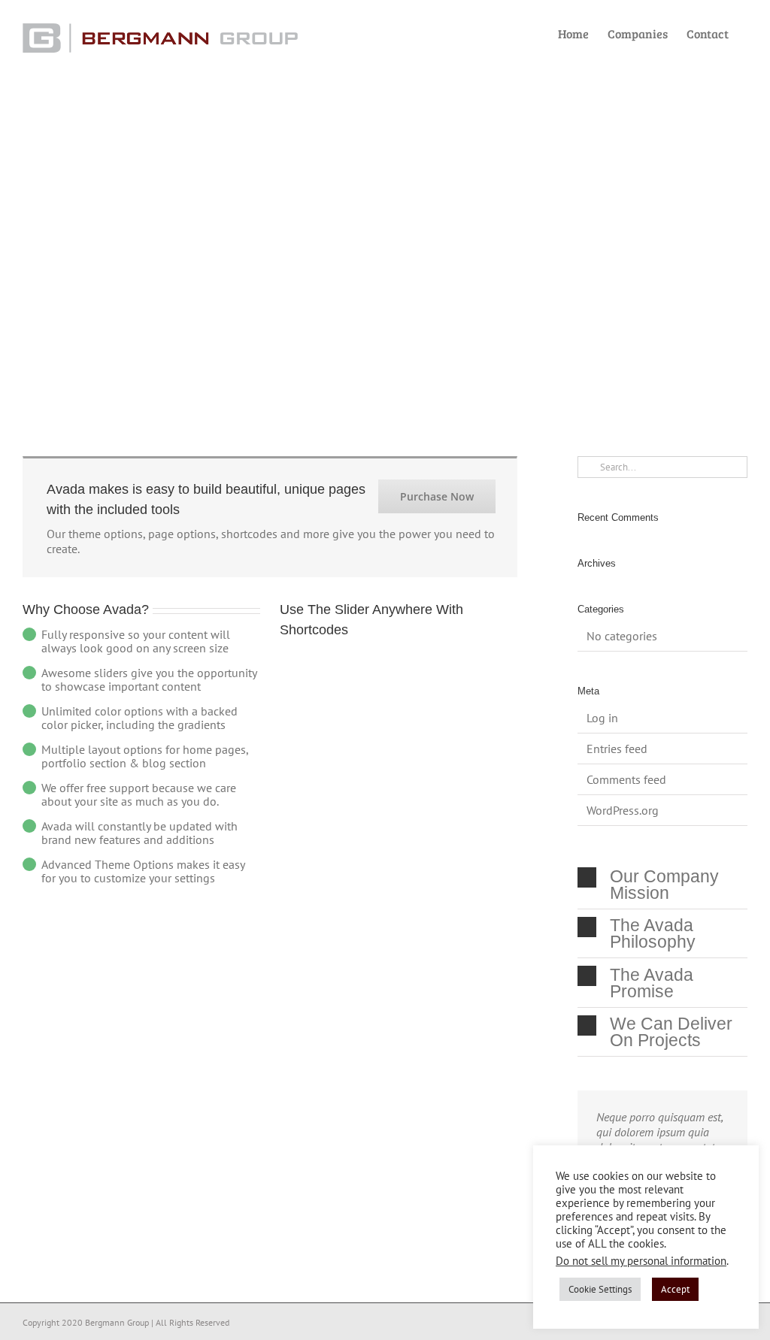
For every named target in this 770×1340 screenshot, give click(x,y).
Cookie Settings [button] (600, 1289)
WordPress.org (623, 810)
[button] (662, 884)
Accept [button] (675, 1289)
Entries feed (617, 748)
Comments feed (626, 779)
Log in (602, 717)
